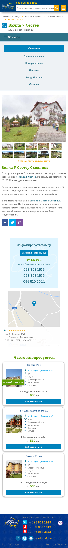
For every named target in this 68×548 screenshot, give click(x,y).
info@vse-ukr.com (44, 538)
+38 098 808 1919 (26, 2)
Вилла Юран (34, 456)
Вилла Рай (34, 365)
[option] (34, 118)
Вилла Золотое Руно (34, 410)
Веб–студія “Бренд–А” (56, 544)
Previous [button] (4, 136)
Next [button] (63, 136)
